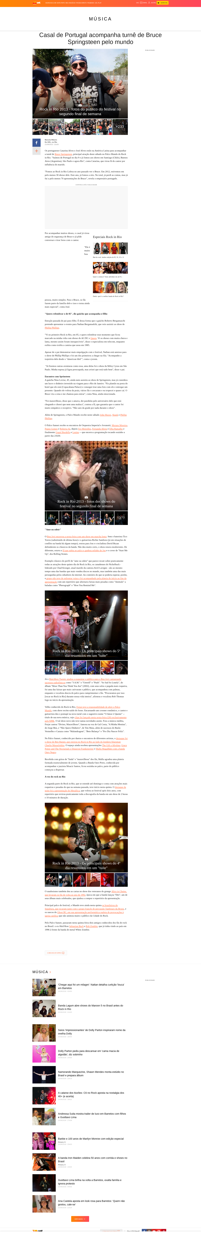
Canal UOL (134, 9)
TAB (146, 9)
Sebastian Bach (76, 926)
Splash (103, 9)
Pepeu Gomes (51, 428)
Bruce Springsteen (63, 154)
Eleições (51, 9)
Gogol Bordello (63, 432)
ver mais (78, 1219)
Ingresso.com (50, 3)
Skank (115, 415)
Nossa (142, 9)
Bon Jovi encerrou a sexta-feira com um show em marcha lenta (77, 536)
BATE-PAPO (61, 3)
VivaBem (118, 9)
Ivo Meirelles (84, 428)
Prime (150, 9)
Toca (155, 9)
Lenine (75, 432)
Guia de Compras (165, 9)
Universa (110, 9)
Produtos (37, 9)
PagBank (90, 3)
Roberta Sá (65, 428)
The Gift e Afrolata (111, 745)
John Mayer (105, 415)
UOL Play (98, 3)
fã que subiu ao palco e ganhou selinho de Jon (84, 550)
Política (67, 9)
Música (100, 18)
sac (137, 3)
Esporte (96, 9)
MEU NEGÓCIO (70, 3)
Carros (74, 9)
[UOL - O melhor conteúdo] (36, 3)
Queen (93, 338)
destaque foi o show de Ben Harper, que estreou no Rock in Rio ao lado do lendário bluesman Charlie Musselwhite (86, 742)
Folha (89, 9)
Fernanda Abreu (99, 428)
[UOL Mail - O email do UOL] (143, 2)
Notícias (59, 9)
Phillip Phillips (52, 327)
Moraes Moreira (119, 425)
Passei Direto (81, 3)
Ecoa (127, 9)
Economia (81, 9)
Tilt (123, 9)
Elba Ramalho (116, 428)
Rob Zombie (92, 926)
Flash (44, 9)
